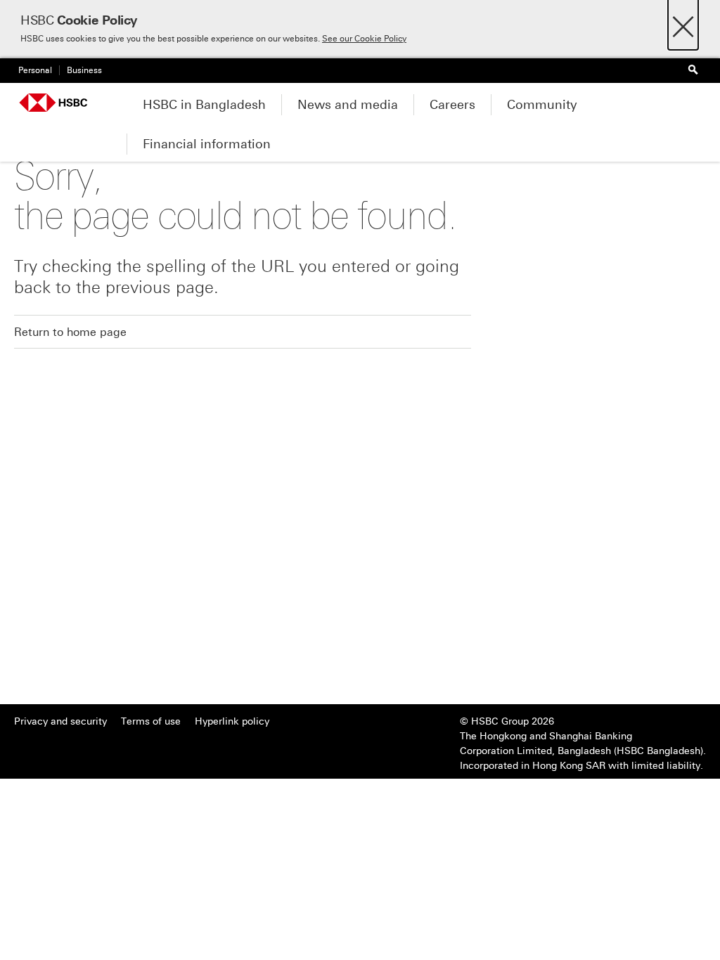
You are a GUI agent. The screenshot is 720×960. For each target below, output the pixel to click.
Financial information (207, 144)
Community (542, 104)
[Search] (692, 70)
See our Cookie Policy (364, 39)
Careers (452, 104)
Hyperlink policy (232, 721)
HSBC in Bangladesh (204, 104)
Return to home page (70, 332)
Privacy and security (60, 721)
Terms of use (151, 721)
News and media (347, 104)
